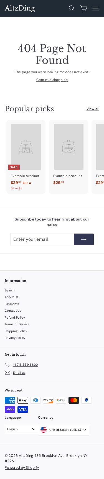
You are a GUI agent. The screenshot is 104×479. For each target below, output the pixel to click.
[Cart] (83, 8)
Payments (12, 304)
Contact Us (13, 310)
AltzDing (20, 8)
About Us (11, 297)
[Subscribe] (84, 239)
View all (93, 109)
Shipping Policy (16, 331)
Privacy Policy (15, 338)
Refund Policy (15, 317)
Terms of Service (17, 324)
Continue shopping (52, 80)
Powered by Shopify (22, 467)
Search (10, 290)
